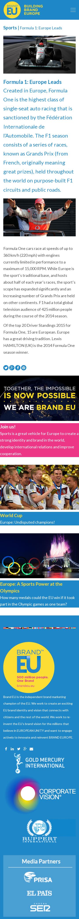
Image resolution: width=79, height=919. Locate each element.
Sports (10, 27)
